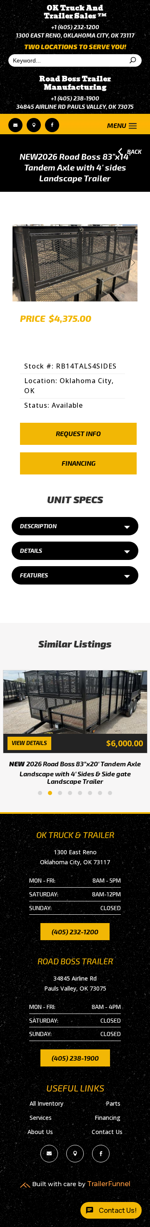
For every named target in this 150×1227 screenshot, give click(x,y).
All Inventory (46, 1103)
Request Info (78, 433)
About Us (40, 1132)
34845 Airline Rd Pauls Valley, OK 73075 (75, 106)
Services (41, 1118)
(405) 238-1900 (75, 1058)
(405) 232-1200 (75, 932)
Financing (78, 463)
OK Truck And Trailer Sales (75, 12)
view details (29, 743)
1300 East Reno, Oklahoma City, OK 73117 (75, 35)
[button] (40, 793)
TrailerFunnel (108, 1184)
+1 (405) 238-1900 (75, 98)
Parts (113, 1103)
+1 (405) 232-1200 (75, 26)
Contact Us (107, 1132)
